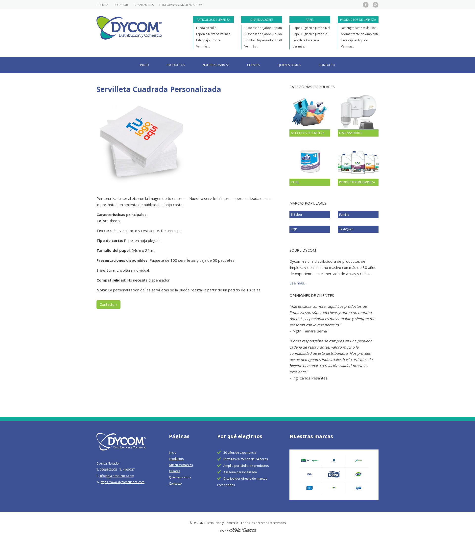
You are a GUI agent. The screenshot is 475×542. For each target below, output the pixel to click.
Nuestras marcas (216, 65)
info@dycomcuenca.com (182, 5)
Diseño (224, 531)
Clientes (253, 65)
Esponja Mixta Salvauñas (213, 34)
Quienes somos (289, 65)
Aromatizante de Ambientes (360, 34)
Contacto (327, 65)
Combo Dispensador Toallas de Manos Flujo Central (281, 40)
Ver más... (203, 46)
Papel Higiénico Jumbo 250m (313, 34)
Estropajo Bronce (208, 40)
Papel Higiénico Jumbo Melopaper (317, 28)
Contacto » (108, 304)
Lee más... (297, 283)
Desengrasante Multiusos (358, 28)
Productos (176, 65)
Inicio (144, 65)
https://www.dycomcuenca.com (122, 482)
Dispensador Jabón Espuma (264, 28)
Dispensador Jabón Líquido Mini (266, 34)
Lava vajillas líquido (354, 40)
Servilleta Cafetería (306, 40)
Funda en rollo (206, 28)
